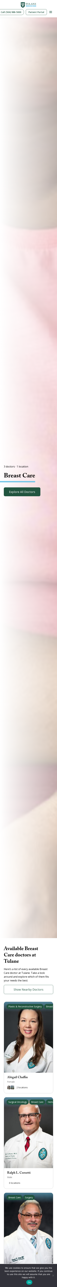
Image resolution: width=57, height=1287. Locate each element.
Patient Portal (36, 12)
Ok (29, 1282)
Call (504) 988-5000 (11, 12)
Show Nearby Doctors (28, 989)
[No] (53, 1275)
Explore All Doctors (22, 492)
